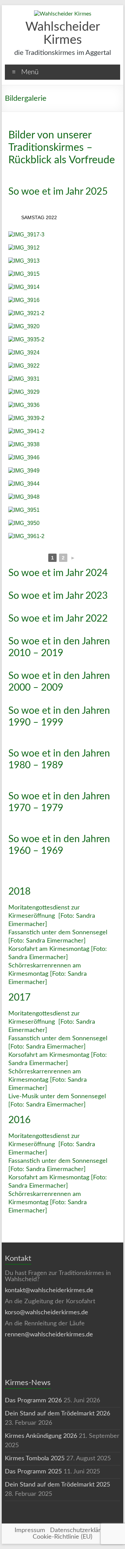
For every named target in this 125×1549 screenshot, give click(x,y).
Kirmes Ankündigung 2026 (41, 1436)
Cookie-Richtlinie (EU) (62, 1537)
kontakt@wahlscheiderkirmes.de (49, 1290)
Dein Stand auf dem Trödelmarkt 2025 (57, 1485)
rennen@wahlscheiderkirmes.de (49, 1335)
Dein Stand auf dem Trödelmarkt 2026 (57, 1414)
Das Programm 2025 (33, 1472)
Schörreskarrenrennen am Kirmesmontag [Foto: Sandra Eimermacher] (47, 974)
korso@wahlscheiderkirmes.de (46, 1312)
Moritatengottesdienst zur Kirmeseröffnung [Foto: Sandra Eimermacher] (51, 916)
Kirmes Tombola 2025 (35, 1458)
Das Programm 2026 (33, 1400)
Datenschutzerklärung (80, 1530)
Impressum (30, 1530)
